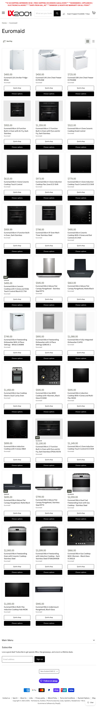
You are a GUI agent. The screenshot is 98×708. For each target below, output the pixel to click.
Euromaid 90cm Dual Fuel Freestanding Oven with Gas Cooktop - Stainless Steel (79, 503)
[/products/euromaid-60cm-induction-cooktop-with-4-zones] (17, 429)
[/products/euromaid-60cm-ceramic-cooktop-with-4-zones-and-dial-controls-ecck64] (81, 215)
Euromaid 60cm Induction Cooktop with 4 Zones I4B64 (15, 447)
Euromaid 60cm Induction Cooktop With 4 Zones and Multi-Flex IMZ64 (80, 395)
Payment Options (83, 698)
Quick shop (17, 88)
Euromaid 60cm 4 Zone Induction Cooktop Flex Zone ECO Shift (49, 183)
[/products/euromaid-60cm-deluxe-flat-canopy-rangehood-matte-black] (81, 268)
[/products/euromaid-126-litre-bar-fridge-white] (17, 60)
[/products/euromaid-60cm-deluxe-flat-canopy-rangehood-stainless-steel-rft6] (49, 268)
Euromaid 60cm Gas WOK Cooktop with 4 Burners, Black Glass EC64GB (48, 395)
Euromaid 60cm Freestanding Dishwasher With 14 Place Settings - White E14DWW (15, 342)
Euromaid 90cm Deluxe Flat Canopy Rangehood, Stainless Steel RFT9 (47, 502)
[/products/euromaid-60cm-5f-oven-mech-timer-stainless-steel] (49, 215)
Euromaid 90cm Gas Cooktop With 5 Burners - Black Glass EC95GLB (79, 556)
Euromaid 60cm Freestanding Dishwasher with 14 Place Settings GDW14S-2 (47, 342)
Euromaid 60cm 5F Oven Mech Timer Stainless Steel (47, 234)
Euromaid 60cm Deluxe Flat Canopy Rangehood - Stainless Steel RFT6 (48, 288)
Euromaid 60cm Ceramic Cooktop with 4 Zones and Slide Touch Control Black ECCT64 (16, 289)
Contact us (6, 698)
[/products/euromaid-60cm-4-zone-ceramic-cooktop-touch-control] (17, 164)
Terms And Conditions (67, 698)
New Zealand (47, 671)
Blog (93, 698)
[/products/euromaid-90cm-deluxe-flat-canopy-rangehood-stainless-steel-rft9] (49, 482)
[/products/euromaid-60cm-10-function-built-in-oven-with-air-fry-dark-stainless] (17, 111)
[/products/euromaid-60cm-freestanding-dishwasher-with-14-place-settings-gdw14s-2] (49, 322)
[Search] (57, 13)
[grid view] (87, 41)
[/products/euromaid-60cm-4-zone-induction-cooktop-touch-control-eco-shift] (81, 164)
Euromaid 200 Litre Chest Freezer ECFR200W (80, 79)
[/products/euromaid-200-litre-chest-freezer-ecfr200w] (81, 60)
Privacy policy (40, 698)
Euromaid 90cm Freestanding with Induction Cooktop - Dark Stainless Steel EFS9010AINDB (48, 556)
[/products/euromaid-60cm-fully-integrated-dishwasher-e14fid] (81, 322)
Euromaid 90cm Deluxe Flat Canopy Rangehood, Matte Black (17, 501)
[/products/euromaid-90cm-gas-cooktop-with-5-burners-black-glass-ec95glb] (81, 536)
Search (15, 698)
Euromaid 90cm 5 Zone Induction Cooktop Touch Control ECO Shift (81, 447)
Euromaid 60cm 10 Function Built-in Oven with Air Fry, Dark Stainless (16, 131)
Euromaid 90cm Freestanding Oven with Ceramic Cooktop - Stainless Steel (15, 556)
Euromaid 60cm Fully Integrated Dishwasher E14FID (80, 341)
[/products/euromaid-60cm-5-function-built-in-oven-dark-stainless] (17, 215)
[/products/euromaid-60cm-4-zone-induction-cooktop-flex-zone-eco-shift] (49, 164)
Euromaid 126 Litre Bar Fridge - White (16, 79)
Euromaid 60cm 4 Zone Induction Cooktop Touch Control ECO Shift (81, 183)
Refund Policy (52, 698)
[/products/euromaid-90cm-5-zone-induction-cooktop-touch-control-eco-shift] (81, 429)
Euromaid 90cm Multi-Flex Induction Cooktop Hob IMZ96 (16, 608)
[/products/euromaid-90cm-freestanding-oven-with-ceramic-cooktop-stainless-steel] (17, 536)
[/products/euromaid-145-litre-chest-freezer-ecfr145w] (49, 60)
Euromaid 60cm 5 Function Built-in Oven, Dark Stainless (17, 234)
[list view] (93, 41)
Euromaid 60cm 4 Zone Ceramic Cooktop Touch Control (16, 183)
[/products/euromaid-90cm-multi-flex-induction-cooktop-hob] (17, 589)
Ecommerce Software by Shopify (49, 703)
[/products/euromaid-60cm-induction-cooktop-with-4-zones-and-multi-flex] (81, 375)
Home (4, 23)
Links (31, 698)
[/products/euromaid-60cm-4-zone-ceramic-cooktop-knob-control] (81, 111)
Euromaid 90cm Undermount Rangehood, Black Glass (47, 608)
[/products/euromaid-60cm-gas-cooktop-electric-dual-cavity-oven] (17, 375)
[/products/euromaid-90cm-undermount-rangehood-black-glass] (49, 589)
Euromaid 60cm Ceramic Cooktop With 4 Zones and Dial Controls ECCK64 (80, 235)
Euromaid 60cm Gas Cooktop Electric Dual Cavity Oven (15, 394)
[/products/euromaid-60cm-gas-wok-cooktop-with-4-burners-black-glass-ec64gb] (49, 375)
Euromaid (7, 83)
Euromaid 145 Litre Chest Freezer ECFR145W (48, 79)
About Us (23, 698)
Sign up (39, 659)
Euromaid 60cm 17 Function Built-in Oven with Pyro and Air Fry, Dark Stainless (48, 131)
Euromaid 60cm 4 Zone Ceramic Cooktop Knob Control (80, 129)
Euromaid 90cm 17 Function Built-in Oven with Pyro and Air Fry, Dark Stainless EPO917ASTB (48, 449)
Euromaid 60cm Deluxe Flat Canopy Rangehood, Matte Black (81, 287)
